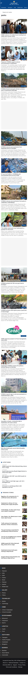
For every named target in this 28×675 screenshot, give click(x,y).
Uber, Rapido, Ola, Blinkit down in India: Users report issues (11, 517)
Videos (4, 595)
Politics (4, 577)
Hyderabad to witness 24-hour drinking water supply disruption (9, 503)
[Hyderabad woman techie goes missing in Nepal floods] (24, 550)
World (3, 580)
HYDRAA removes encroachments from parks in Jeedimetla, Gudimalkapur (13, 201)
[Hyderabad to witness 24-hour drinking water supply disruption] (24, 503)
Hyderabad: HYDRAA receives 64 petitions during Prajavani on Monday (12, 366)
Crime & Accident (6, 612)
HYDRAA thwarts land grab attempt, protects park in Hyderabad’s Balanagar (13, 89)
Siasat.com (5, 12)
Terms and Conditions (11, 667)
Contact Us (22, 662)
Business (4, 650)
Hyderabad (3, 7)
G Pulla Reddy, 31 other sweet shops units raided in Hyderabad (10, 510)
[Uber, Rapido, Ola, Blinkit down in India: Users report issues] (24, 517)
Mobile (4, 601)
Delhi (3, 575)
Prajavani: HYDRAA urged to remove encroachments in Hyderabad (10, 62)
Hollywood (5, 620)
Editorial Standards (13, 662)
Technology (5, 603)
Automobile (5, 655)
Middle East (20, 7)
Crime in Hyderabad (7, 609)
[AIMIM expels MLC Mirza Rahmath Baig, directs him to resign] (24, 544)
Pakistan (4, 582)
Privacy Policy (21, 665)
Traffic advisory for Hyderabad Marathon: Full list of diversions (9, 524)
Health (3, 629)
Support (15, 665)
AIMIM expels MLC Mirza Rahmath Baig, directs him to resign (10, 544)
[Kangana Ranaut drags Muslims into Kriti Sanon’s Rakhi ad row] (24, 557)
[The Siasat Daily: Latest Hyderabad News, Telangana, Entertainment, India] (14, 3)
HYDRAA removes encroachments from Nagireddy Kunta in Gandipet (11, 147)
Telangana (10, 7)
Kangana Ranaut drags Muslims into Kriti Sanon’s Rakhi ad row (10, 557)
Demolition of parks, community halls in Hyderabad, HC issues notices (11, 422)
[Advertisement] (14, 115)
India (15, 7)
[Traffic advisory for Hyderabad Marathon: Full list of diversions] (24, 524)
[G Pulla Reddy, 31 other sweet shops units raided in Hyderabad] (24, 510)
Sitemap (20, 667)
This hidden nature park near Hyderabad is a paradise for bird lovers (12, 228)
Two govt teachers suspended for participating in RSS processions (10, 530)
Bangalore (4, 644)
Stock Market (5, 652)
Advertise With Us (7, 665)
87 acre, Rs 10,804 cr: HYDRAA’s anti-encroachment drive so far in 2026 (11, 174)
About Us (5, 662)
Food (3, 631)
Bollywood (5, 618)
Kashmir (4, 584)
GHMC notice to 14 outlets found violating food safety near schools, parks (13, 35)
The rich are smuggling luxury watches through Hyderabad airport (11, 537)
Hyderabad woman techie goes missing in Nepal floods (9, 550)
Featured (4, 571)
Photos (4, 592)
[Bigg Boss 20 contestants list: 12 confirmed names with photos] (24, 497)
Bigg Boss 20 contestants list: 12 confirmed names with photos (9, 497)
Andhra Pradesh (6, 639)
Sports (4, 622)
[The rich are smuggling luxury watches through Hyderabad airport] (24, 537)
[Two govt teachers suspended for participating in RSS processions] (24, 530)
